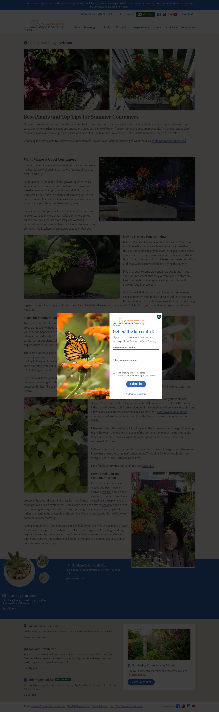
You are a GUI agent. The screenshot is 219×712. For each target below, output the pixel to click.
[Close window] (159, 317)
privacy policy (147, 375)
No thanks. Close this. (136, 394)
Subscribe (136, 384)
